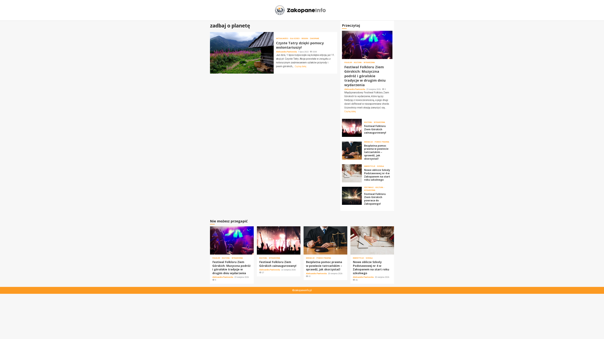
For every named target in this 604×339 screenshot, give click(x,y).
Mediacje (368, 142)
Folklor (348, 62)
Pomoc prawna (382, 142)
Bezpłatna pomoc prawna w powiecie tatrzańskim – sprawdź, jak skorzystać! (352, 151)
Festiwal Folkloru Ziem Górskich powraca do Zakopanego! (352, 196)
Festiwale (369, 187)
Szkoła (380, 166)
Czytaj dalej (300, 66)
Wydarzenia (369, 62)
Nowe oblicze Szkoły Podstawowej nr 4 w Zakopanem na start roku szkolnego (352, 173)
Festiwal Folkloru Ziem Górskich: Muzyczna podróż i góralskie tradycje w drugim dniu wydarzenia (367, 45)
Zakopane (314, 38)
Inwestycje (369, 166)
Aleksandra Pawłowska (286, 52)
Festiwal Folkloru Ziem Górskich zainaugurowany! (352, 128)
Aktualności (282, 38)
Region (305, 38)
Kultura (358, 62)
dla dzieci (295, 38)
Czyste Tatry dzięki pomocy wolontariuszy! (242, 53)
